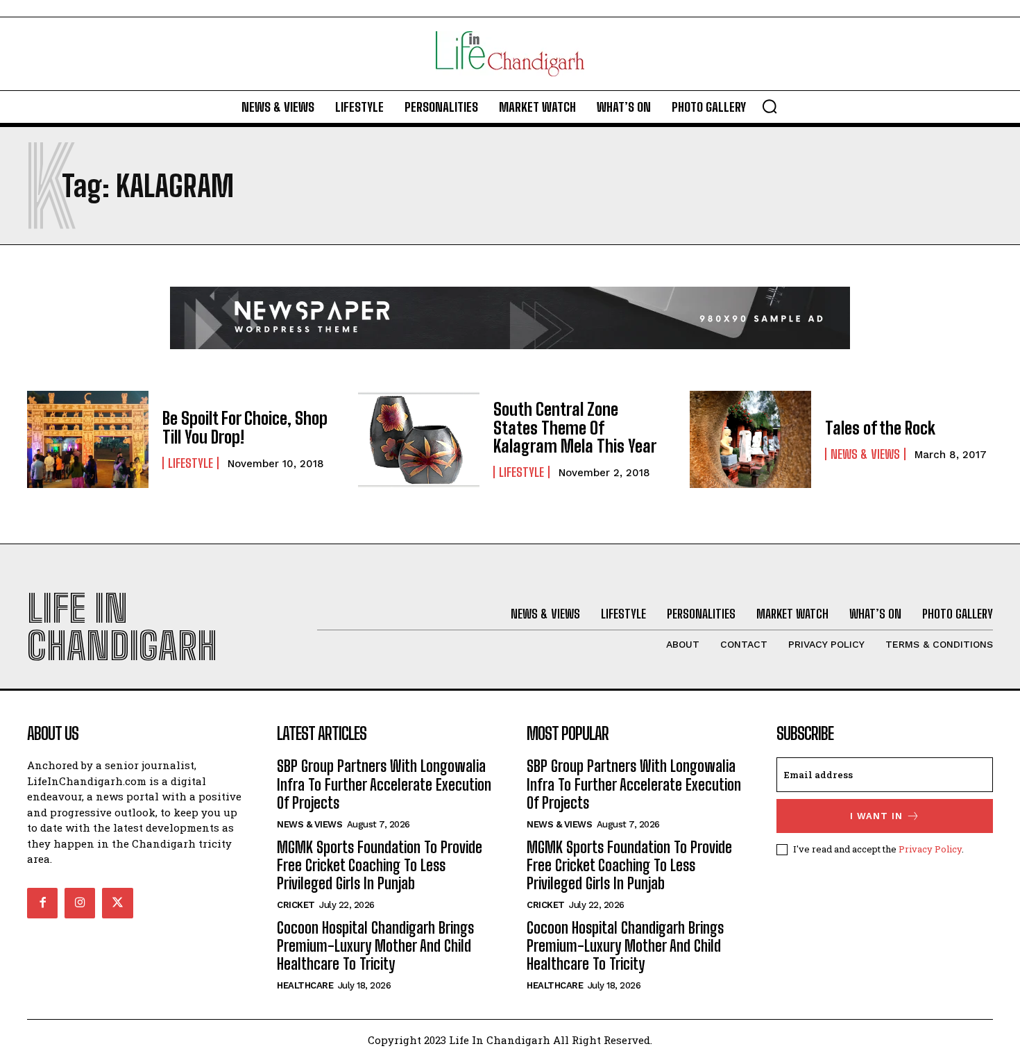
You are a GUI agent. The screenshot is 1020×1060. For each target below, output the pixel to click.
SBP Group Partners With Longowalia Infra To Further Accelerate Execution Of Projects (384, 784)
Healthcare (305, 985)
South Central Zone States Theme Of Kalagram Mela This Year (574, 427)
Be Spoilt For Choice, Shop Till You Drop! (245, 427)
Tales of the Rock (880, 428)
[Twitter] (117, 903)
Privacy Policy (930, 849)
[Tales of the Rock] (750, 439)
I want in (876, 816)
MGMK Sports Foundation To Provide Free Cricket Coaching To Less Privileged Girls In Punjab (379, 865)
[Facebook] (42, 903)
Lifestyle (190, 463)
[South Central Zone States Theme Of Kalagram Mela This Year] (418, 439)
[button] (769, 106)
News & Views (865, 454)
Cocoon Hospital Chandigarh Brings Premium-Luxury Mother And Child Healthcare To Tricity (375, 946)
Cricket (296, 905)
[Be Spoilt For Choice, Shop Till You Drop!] (87, 439)
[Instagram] (80, 903)
